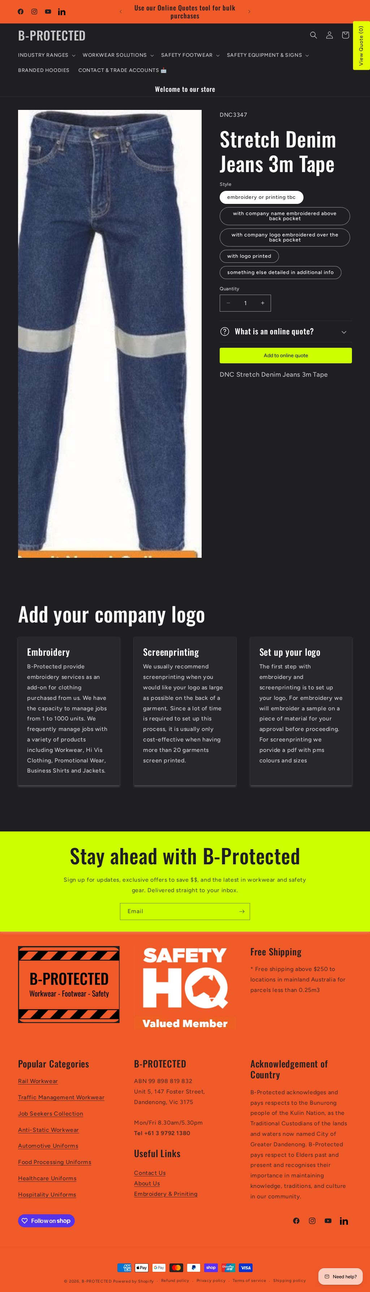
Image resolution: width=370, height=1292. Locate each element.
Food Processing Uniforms (54, 1162)
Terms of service (249, 1280)
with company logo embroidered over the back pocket (285, 237)
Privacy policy (211, 1280)
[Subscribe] (242, 911)
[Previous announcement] (121, 11)
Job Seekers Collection (50, 1113)
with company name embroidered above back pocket (285, 216)
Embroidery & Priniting (165, 1193)
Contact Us (149, 1172)
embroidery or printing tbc (261, 197)
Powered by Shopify (133, 1281)
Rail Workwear (38, 1081)
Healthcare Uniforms (47, 1178)
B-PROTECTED (97, 1281)
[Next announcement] (249, 11)
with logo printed (249, 256)
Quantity (229, 288)
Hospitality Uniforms (47, 1194)
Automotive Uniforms (48, 1145)
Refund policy (175, 1280)
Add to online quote (286, 355)
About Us (147, 1183)
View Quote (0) (361, 46)
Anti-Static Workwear (48, 1129)
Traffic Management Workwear (61, 1097)
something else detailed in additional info (280, 272)
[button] (46, 55)
